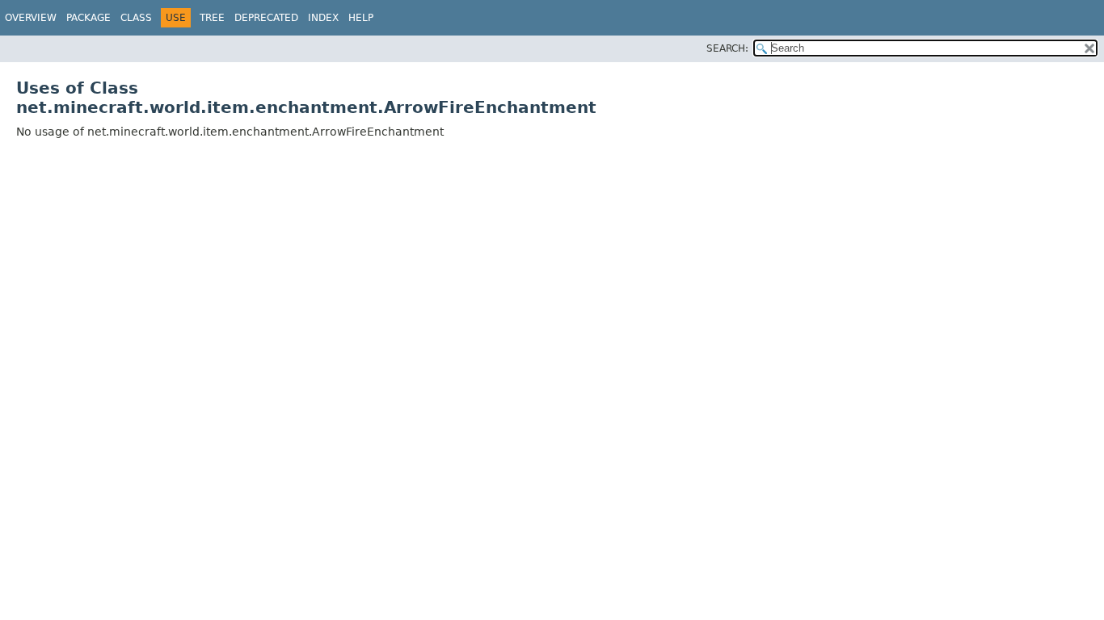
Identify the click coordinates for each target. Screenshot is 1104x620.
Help (360, 17)
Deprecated (266, 17)
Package (88, 17)
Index (323, 17)
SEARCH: (727, 48)
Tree (212, 17)
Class (136, 17)
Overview (31, 17)
